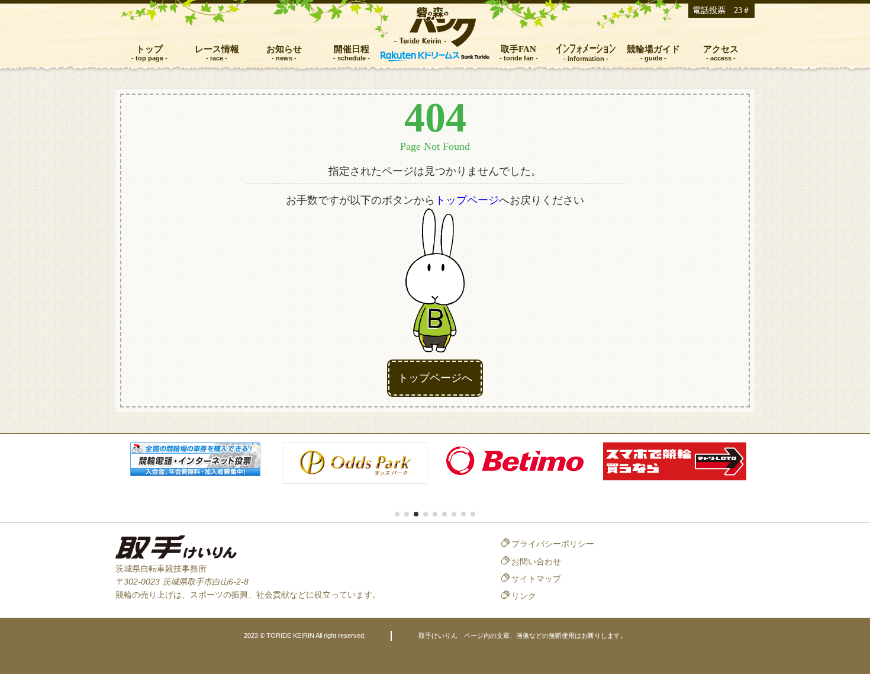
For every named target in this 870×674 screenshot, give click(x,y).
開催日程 (351, 49)
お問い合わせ (536, 561)
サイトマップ (536, 578)
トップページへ (435, 378)
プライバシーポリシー (552, 543)
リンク (523, 596)
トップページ (467, 200)
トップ (149, 49)
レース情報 (217, 49)
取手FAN (518, 49)
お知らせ (284, 49)
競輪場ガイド (653, 49)
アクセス (721, 49)
